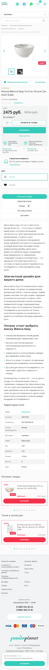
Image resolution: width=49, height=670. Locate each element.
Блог (26, 585)
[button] (14, 510)
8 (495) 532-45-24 (24, 607)
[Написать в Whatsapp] (31, 4)
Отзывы (24, 206)
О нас (26, 572)
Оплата (27, 582)
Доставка (24, 215)
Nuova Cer (26, 412)
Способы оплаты (24, 211)
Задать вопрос (6, 589)
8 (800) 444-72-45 (24, 610)
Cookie (19, 656)
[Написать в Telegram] (24, 4)
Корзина (4, 593)
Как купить (24, 136)
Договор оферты (30, 561)
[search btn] (44, 20)
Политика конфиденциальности (9, 577)
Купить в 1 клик (29, 123)
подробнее (14, 164)
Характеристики (25, 201)
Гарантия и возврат (8, 561)
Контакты (27, 565)
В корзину (24, 130)
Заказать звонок (24, 617)
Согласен (24, 663)
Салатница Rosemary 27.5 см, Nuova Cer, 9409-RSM (30, 487)
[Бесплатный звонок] (17, 4)
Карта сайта (28, 569)
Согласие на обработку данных (10, 571)
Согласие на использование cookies (10, 566)
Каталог (8, 14)
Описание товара (24, 196)
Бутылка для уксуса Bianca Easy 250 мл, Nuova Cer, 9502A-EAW (31, 527)
